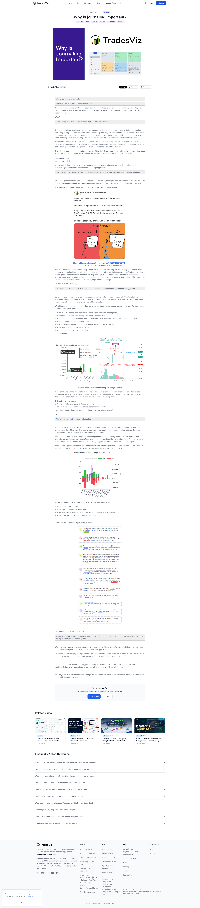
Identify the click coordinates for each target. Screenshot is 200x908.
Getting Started (107, 853)
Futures (89, 877)
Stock (82, 877)
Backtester (84, 871)
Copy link (134, 87)
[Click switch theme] (145, 3)
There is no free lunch (64, 419)
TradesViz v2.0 (86, 849)
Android (153, 853)
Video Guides (107, 872)
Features (87, 3)
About (125, 858)
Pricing (78, 3)
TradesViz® (96, 903)
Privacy (126, 867)
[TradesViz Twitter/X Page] (38, 873)
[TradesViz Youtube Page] (52, 873)
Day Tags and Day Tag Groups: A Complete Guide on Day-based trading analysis (114, 741)
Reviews (133, 858)
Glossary (110, 849)
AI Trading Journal (87, 862)
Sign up (161, 3)
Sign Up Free (94, 696)
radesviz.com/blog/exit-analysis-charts (106, 388)
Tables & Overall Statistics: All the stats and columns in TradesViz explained (48, 741)
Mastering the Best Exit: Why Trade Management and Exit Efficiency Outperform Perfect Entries (148, 741)
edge (87, 22)
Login (151, 3)
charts (102, 22)
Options (84, 880)
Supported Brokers (109, 862)
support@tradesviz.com (46, 854)
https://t (88, 388)
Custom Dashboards (88, 857)
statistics (111, 22)
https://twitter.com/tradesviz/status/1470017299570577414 (103, 263)
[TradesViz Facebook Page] (47, 873)
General (106, 12)
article (94, 22)
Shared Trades (111, 3)
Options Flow (85, 868)
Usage (115, 857)
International (128, 875)
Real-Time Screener (87, 892)
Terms (125, 871)
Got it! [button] (22, 902)
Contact (126, 862)
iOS (151, 849)
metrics (120, 22)
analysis (80, 22)
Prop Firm (92, 880)
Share (108, 696)
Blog (70, 3)
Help (98, 3)
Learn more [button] (30, 896)
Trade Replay (85, 882)
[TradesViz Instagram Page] (42, 873)
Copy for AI (146, 87)
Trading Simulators (87, 853)
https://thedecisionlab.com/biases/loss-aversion (103, 265)
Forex (95, 877)
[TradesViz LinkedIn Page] (57, 873)
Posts (122, 3)
